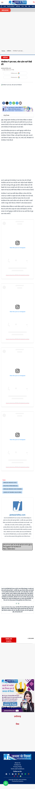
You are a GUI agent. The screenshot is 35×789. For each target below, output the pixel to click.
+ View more (31, 638)
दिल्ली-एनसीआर (10, 6)
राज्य (22, 6)
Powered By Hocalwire (17, 781)
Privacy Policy (17, 767)
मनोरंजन (9, 51)
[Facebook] (3, 102)
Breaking (5, 10)
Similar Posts (9, 640)
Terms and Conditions (17, 769)
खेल (29, 6)
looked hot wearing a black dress (12, 492)
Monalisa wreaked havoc (10, 482)
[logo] (18, 2)
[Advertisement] (17, 30)
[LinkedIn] (10, 102)
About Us (17, 763)
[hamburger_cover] (2, 2)
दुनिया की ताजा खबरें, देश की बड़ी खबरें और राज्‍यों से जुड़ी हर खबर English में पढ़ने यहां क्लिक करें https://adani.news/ (17, 547)
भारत (5, 6)
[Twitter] (7, 102)
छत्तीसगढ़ (18, 6)
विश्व (26, 6)
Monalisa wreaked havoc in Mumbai (13, 489)
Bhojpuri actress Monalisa (11, 485)
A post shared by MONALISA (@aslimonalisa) (17, 275)
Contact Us (17, 765)
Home (3, 51)
